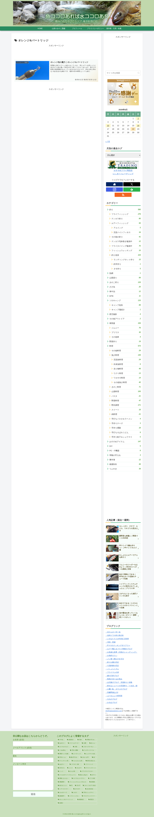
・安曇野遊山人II (111, 692)
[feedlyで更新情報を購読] (131, 189)
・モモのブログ (111, 699)
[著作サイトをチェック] (114, 184)
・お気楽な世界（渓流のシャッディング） (121, 652)
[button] (138, 73)
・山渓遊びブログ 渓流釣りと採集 (118, 682)
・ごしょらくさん (112, 669)
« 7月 (107, 142)
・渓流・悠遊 (110, 642)
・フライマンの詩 (112, 672)
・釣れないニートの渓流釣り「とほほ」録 (121, 686)
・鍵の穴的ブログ (112, 676)
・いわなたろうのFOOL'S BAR (117, 639)
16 (138, 126)
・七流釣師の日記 (112, 665)
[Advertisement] (56, 52)
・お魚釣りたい (111, 655)
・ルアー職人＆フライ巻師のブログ (118, 649)
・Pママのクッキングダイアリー (117, 645)
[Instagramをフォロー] (114, 189)
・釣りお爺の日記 (112, 662)
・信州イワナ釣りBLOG (114, 635)
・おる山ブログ (111, 702)
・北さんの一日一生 (113, 632)
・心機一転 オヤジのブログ (116, 689)
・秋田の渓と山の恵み (113, 679)
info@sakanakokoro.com (113, 711)
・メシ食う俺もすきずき (114, 659)
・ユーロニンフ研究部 (113, 696)
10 (108, 126)
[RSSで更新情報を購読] (123, 195)
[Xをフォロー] (131, 184)
